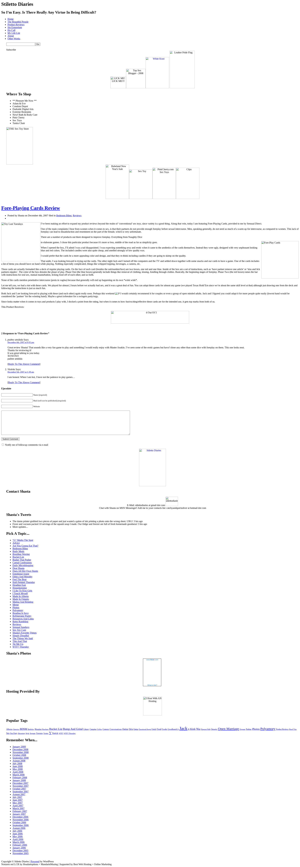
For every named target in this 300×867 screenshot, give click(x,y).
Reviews (77, 215)
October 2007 (19, 788)
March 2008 (18, 774)
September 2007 (20, 791)
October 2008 (19, 755)
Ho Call (11, 30)
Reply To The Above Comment (24, 364)
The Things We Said (22, 638)
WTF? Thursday (20, 646)
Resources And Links (23, 618)
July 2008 (17, 763)
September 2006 (20, 825)
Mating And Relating (22, 602)
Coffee (99, 729)
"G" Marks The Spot (22, 540)
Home (11, 19)
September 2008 (20, 758)
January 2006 (19, 847)
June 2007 (17, 800)
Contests (105, 729)
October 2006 (19, 822)
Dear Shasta (18, 568)
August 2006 (18, 828)
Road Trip (293, 729)
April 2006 (17, 839)
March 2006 (18, 842)
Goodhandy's (173, 729)
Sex (8, 733)
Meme (15, 604)
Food (159, 729)
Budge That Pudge (21, 559)
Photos (15, 607)
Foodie (164, 729)
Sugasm (32, 733)
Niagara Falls (205, 729)
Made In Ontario (20, 599)
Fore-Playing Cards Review (30, 208)
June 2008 (17, 766)
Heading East (19, 585)
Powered (35, 861)
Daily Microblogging (22, 565)
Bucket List (18, 557)
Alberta (9, 729)
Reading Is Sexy (20, 613)
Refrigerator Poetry (21, 616)
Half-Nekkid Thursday (23, 582)
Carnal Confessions (22, 562)
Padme (249, 729)
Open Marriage (228, 729)
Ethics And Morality (22, 576)
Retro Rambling (20, 621)
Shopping (21, 733)
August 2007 (18, 794)
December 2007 (20, 783)
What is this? (152, 685)
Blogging (38, 729)
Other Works (14, 38)
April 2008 (17, 772)
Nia (198, 729)
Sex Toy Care (19, 630)
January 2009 (19, 746)
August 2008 (18, 760)
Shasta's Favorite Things (24, 632)
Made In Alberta (20, 596)
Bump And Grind (73, 729)
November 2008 (20, 752)
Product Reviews (16, 24)
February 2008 (19, 777)
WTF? (61, 733)
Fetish (154, 729)
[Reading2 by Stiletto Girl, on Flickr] (152, 485)
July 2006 (17, 831)
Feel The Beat (19, 579)
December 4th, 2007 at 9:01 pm (21, 342)
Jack (183, 728)
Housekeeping (19, 588)
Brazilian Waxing (21, 554)
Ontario (214, 729)
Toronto (39, 733)
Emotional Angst (20, 573)
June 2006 (17, 833)
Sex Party (13, 733)
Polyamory (17, 610)
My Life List (14, 33)
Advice (16, 543)
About (11, 35)
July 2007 (17, 797)
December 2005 (20, 850)
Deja (131, 729)
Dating (125, 729)
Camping (93, 729)
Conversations (116, 729)
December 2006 (20, 817)
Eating (136, 729)
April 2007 (17, 805)
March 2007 (18, 808)
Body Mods (18, 551)
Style (27, 733)
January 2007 (19, 814)
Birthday (31, 729)
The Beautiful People (18, 21)
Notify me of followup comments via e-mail (26, 444)
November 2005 (20, 853)
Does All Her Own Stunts (25, 571)
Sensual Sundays (20, 627)
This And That (19, 641)
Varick (55, 733)
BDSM (23, 729)
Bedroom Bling (64, 215)
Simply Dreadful (20, 635)
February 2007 (19, 811)
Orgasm (242, 729)
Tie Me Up (17, 644)
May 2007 (17, 802)
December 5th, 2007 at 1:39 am (21, 372)
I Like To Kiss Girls (22, 590)
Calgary (86, 729)
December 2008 (20, 749)
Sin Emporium (15, 27)
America (16, 729)
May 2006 (17, 836)
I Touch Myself (20, 593)
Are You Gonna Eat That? (25, 545)
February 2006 (19, 845)
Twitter (45, 733)
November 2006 (20, 819)
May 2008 (17, 769)
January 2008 (19, 780)
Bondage (45, 729)
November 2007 (20, 786)
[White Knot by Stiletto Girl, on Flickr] (157, 87)
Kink (193, 729)
